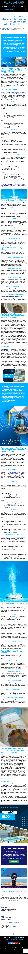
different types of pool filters (17, 92)
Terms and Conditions (20, 949)
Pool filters (3, 74)
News (10, 28)
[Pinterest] (16, 943)
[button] (25, 9)
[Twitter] (11, 943)
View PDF (14, 879)
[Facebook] (9, 943)
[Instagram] (19, 943)
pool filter (3, 204)
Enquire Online (14, 861)
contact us (11, 853)
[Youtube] (14, 943)
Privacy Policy (11, 949)
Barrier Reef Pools (4, 28)
